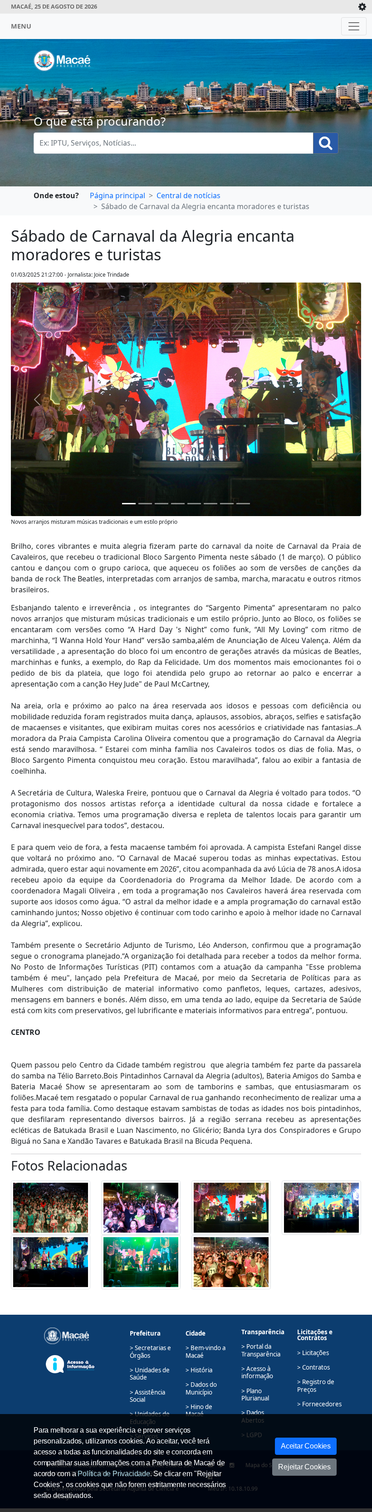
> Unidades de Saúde (150, 1373)
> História (199, 1370)
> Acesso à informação (257, 1372)
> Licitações (313, 1353)
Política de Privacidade (114, 1474)
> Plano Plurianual (255, 1394)
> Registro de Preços (315, 1385)
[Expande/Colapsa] (362, 7)
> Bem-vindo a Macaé (205, 1351)
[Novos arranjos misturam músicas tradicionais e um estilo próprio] (129, 503)
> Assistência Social (147, 1396)
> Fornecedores (319, 1404)
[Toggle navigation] (354, 26)
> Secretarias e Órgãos (150, 1351)
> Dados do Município (201, 1388)
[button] (50, 1207)
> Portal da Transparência (260, 1350)
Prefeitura (145, 1333)
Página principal (117, 195)
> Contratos (313, 1367)
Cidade (196, 1333)
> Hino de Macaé (199, 1410)
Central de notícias (188, 195)
